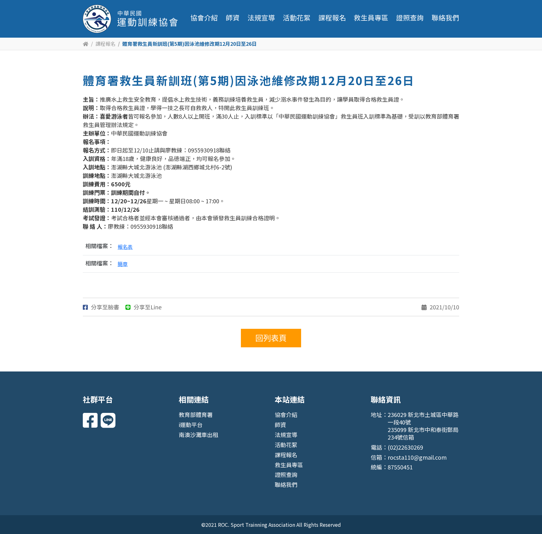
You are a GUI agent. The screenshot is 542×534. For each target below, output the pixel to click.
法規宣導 (261, 17)
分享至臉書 (105, 307)
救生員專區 (371, 17)
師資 (233, 17)
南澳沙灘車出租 (198, 434)
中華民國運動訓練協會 (130, 19)
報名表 (125, 246)
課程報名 (332, 17)
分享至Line (148, 307)
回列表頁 (271, 337)
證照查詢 (410, 17)
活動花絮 (297, 17)
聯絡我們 (445, 17)
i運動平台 (191, 424)
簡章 (123, 264)
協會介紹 (204, 17)
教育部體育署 (196, 414)
